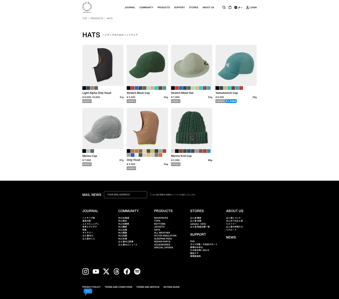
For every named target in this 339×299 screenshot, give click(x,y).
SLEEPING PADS (163, 239)
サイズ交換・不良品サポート (203, 244)
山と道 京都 (195, 221)
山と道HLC (87, 236)
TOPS (157, 221)
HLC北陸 (122, 230)
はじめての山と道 (234, 221)
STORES (193, 7)
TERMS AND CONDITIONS (118, 287)
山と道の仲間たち (234, 227)
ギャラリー (87, 233)
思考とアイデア (89, 227)
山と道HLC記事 (125, 241)
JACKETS (159, 227)
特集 (84, 230)
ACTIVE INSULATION (165, 236)
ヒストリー (231, 224)
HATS (110, 35)
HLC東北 (122, 221)
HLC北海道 (123, 218)
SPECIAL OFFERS (163, 247)
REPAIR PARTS (162, 241)
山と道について (233, 218)
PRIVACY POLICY (91, 287)
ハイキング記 (88, 218)
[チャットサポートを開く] (88, 292)
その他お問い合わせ (199, 250)
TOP (84, 18)
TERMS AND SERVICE (148, 287)
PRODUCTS (97, 18)
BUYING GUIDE (172, 287)
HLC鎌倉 (122, 227)
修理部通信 (195, 256)
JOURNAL (130, 7)
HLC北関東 (123, 224)
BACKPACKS (161, 218)
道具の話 (86, 221)
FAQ (192, 241)
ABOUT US (208, 7)
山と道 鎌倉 (195, 218)
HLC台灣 (122, 239)
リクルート (231, 230)
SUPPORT (179, 7)
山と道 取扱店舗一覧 (200, 227)
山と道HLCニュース (127, 245)
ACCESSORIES (162, 245)
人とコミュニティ (90, 224)
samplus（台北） (198, 224)
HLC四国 (122, 236)
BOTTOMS (159, 224)
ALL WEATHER (162, 233)
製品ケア (194, 253)
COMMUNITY (146, 7)
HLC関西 (122, 233)
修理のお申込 (196, 247)
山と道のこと (88, 239)
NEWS (231, 237)
